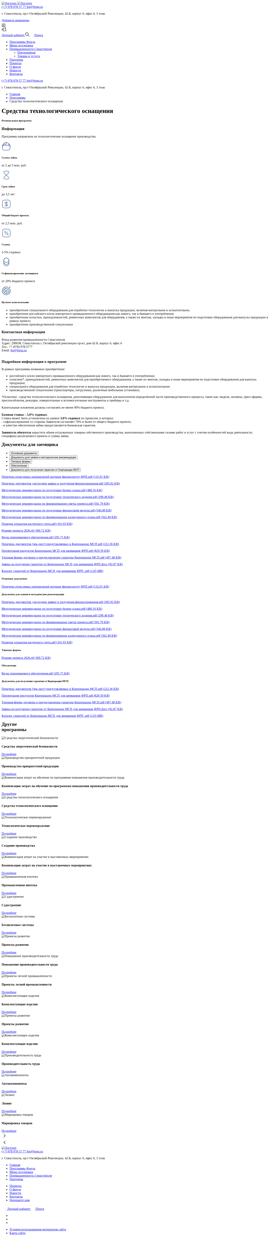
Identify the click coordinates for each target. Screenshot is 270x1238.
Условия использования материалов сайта (37, 1229)
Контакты (16, 74)
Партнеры (16, 59)
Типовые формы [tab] (20, 461)
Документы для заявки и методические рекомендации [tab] (43, 457)
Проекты (15, 63)
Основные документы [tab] (24, 453)
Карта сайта (17, 1233)
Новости (15, 70)
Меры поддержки (21, 45)
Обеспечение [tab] (19, 465)
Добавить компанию (15, 20)
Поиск (40, 1208)
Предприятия (26, 52)
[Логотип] (9, 3)
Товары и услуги (28, 56)
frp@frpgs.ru (35, 7)
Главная (14, 1165)
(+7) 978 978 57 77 (14, 7)
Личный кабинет (19, 1208)
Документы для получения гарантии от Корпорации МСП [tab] (45, 469)
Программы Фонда (22, 42)
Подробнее (9, 754)
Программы (17, 97)
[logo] (24, 3)
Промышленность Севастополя (30, 49)
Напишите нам (19, 1200)
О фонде (15, 66)
